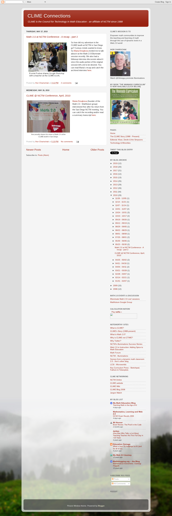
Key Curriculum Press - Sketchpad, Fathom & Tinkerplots (125, 369)
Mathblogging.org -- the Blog (126, 461)
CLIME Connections (49, 16)
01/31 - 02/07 (121, 281)
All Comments (119, 484)
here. (89, 70)
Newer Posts (33, 149)
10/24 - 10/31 (121, 213)
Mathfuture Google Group (121, 302)
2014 (115, 181)
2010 (115, 195)
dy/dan (116, 431)
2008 (115, 289)
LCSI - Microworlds (118, 365)
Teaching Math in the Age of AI (125, 405)
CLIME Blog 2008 (117, 390)
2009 (115, 286)
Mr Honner (118, 423)
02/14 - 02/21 (121, 278)
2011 (115, 192)
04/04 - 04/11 (121, 267)
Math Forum (115, 353)
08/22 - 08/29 (121, 230)
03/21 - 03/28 (121, 271)
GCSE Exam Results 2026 (123, 416)
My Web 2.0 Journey (122, 455)
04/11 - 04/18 (121, 263)
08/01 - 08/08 (121, 234)
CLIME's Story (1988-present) (123, 331)
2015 (115, 178)
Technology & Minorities (120, 143)
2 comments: (66, 83)
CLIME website (116, 383)
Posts (116, 479)
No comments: (67, 142)
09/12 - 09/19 (121, 223)
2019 (115, 163)
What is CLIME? (117, 328)
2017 (115, 171)
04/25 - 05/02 (121, 260)
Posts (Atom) (43, 155)
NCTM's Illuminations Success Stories (126, 344)
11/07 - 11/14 (121, 205)
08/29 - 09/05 (121, 227)
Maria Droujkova (81, 51)
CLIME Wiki (115, 386)
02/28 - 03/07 (121, 274)
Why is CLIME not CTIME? (121, 338)
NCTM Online (116, 380)
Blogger (101, 506)
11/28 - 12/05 (121, 198)
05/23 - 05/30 (121, 244)
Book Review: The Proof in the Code (127, 425)
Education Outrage (121, 444)
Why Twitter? (115, 341)
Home (65, 149)
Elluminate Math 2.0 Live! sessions (125, 299)
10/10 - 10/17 (121, 216)
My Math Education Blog (124, 403)
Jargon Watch (116, 393)
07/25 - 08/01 (121, 237)
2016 (115, 174)
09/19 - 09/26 (121, 220)
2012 (115, 188)
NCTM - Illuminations (119, 356)
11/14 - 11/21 (121, 202)
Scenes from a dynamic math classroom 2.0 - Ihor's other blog (127, 360)
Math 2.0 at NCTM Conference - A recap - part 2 (52, 37)
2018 (115, 167)
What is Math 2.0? (118, 334)
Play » (117, 312)
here (94, 115)
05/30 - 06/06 (121, 241)
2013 (115, 185)
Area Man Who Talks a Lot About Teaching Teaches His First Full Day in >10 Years (128, 435)
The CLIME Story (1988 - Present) (124, 136)
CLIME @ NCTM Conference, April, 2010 (48, 95)
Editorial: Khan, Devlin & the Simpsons (126, 140)
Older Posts (97, 149)
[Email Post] (76, 83)
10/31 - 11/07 (121, 209)
